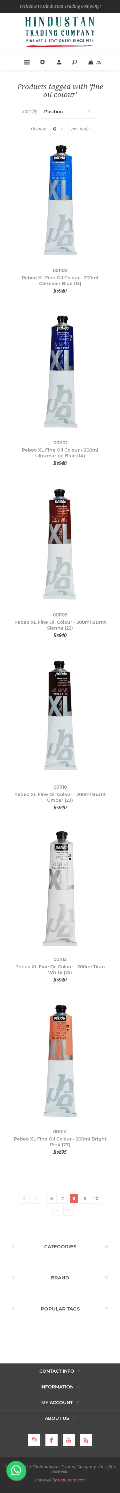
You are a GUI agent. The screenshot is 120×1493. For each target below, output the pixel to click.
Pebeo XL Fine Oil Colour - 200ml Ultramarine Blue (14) (60, 453)
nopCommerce (71, 1480)
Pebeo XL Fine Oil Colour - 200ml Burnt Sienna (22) (60, 625)
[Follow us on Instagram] (34, 1440)
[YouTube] (69, 1440)
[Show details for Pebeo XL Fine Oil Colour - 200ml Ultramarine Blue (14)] (60, 371)
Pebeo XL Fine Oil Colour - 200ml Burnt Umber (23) (60, 797)
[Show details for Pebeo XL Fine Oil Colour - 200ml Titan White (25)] (60, 888)
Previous (36, 1198)
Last (68, 1210)
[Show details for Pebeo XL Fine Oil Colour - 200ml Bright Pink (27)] (60, 1060)
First (24, 1198)
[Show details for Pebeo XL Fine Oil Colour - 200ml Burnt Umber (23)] (60, 716)
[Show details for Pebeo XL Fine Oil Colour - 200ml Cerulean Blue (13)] (60, 199)
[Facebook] (51, 1440)
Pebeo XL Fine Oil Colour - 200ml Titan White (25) (60, 969)
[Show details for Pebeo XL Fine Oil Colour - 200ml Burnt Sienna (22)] (60, 544)
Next (57, 1210)
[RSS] (86, 1440)
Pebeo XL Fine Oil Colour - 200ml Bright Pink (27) (60, 1142)
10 (96, 1198)
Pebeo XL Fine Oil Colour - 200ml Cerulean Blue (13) (60, 280)
